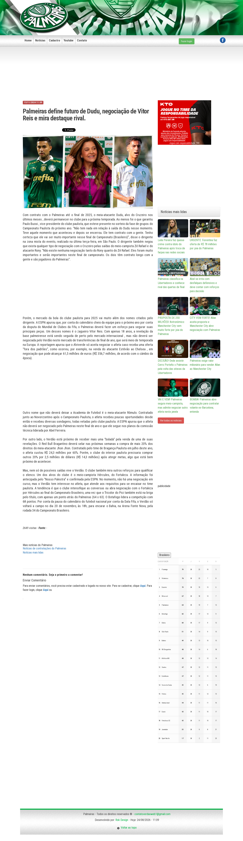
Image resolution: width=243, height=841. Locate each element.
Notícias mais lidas (33, 552)
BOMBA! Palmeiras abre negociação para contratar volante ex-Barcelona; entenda (204, 405)
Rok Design (121, 820)
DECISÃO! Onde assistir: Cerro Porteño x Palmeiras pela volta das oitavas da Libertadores (172, 367)
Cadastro (54, 40)
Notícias (40, 40)
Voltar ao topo (128, 827)
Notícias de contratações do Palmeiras (44, 548)
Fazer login (186, 41)
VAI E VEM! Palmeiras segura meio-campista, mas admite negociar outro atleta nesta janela (173, 405)
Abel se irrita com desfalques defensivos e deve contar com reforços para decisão (204, 285)
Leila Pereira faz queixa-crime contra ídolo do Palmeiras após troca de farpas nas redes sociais (171, 246)
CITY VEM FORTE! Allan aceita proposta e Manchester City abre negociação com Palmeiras (205, 324)
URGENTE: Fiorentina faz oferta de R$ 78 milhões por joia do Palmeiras (203, 244)
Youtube (68, 40)
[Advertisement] (161, 12)
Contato (82, 40)
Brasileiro (164, 555)
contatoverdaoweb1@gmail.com (152, 814)
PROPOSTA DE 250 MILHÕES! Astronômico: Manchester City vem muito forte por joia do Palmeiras (171, 326)
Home (28, 40)
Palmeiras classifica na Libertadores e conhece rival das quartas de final (171, 283)
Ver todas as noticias (171, 420)
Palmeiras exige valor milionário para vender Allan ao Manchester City (205, 365)
